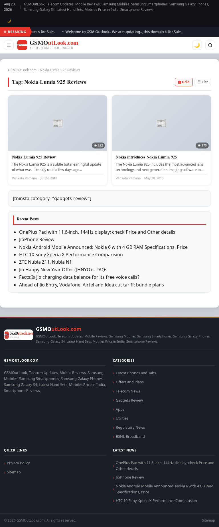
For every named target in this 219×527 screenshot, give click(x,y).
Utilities (122, 418)
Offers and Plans (130, 381)
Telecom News (128, 391)
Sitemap (14, 472)
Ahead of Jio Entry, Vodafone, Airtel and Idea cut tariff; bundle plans (91, 285)
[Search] (210, 45)
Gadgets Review (129, 400)
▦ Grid (184, 82)
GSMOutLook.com (22, 70)
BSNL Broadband (130, 436)
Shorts (199, 516)
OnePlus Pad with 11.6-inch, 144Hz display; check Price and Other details (97, 232)
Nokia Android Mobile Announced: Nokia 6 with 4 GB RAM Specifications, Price (103, 247)
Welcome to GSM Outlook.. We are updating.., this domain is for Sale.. (119, 31)
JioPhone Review (36, 239)
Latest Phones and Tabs (136, 372)
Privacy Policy (18, 462)
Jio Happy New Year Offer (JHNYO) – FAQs (63, 269)
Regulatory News (130, 427)
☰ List (203, 82)
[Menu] (9, 45)
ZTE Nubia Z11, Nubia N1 (45, 262)
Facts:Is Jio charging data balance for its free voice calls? (79, 277)
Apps (120, 409)
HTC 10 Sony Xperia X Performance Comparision (71, 254)
